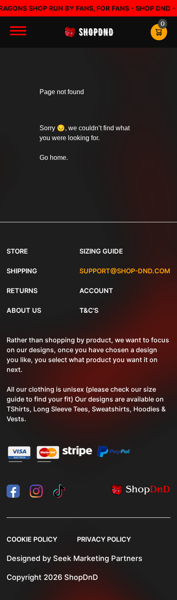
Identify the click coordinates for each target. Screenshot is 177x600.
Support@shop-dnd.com (124, 271)
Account (96, 290)
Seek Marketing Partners (97, 558)
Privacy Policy (104, 539)
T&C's (88, 310)
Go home (53, 157)
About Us (24, 310)
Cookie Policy (32, 539)
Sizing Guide (101, 251)
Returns (22, 290)
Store (17, 251)
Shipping (22, 271)
